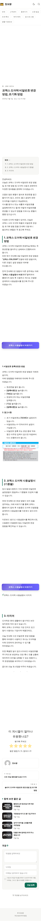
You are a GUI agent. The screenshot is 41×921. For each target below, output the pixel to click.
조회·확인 (5, 17)
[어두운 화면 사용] (34, 4)
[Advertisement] (20, 54)
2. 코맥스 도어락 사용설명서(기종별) (20, 167)
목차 (6, 160)
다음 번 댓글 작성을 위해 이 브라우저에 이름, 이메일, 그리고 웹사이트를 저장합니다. (21, 879)
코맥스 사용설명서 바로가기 (20, 345)
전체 (3, 12)
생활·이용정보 (7, 22)
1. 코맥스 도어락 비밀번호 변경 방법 (20, 164)
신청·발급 (35, 12)
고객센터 (13, 12)
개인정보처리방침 (20, 916)
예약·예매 (16, 17)
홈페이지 (24, 12)
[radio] (11, 746)
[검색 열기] (39, 4)
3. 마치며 (10, 171)
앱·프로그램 (29, 17)
